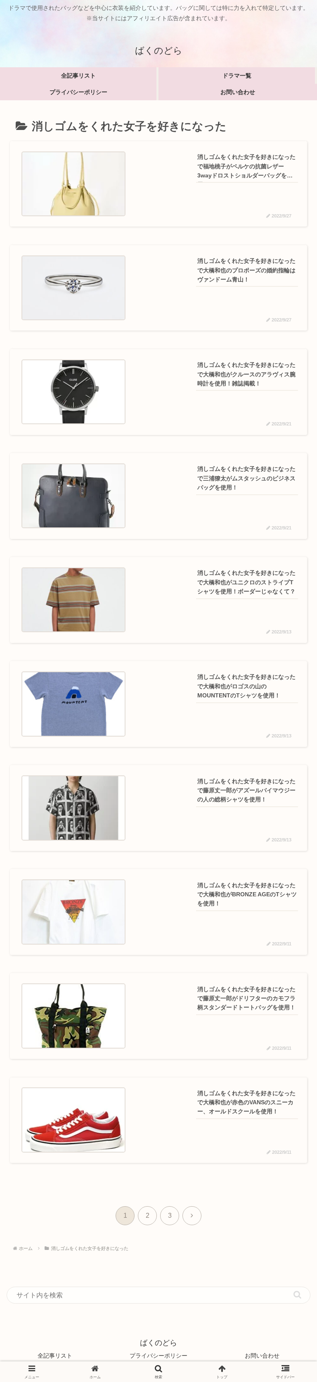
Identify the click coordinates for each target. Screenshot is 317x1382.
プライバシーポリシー (158, 1355)
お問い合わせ (262, 1355)
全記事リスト (55, 1355)
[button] (297, 1294)
